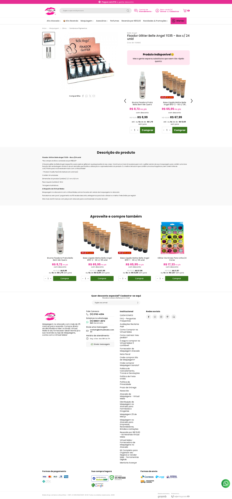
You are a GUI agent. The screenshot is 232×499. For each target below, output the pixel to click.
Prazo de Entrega (128, 387)
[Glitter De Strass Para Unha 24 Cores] (172, 251)
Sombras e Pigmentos (78, 28)
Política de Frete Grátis (128, 377)
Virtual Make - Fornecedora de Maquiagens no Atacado (127, 443)
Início (44, 28)
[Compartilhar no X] (90, 96)
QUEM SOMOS (126, 315)
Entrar (163, 11)
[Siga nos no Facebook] (148, 316)
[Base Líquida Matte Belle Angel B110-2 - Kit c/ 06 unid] (175, 102)
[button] (48, 38)
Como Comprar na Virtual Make (129, 330)
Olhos (64, 28)
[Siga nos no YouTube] (154, 316)
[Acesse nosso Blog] (173, 316)
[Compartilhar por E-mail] (94, 96)
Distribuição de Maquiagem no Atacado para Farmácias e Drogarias (127, 406)
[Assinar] (137, 302)
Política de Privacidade (125, 383)
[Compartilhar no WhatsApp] (86, 96)
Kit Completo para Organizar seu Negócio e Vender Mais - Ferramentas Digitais (129, 455)
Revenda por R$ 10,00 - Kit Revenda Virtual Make (130, 434)
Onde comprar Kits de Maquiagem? (129, 358)
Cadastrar (174, 11)
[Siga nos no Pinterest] (167, 316)
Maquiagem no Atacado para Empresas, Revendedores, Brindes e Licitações (129, 424)
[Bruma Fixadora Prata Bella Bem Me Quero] (142, 102)
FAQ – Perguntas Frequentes (128, 319)
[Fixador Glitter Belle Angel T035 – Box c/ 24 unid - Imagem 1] (49, 38)
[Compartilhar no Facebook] (83, 96)
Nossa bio (124, 390)
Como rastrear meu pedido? (129, 336)
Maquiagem (54, 28)
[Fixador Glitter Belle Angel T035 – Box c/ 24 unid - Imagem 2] (48, 52)
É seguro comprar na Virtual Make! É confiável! (130, 343)
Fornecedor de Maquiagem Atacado (130, 349)
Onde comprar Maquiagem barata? (129, 364)
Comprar (147, 130)
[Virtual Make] (49, 10)
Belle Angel (132, 33)
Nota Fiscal (125, 354)
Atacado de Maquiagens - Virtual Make (129, 396)
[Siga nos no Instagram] (161, 316)
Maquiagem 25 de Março (128, 415)
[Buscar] (128, 10)
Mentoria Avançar (128, 462)
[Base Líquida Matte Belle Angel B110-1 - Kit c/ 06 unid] (134, 251)
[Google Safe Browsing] (97, 485)
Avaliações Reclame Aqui (129, 325)
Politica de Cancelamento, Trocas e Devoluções (130, 371)
